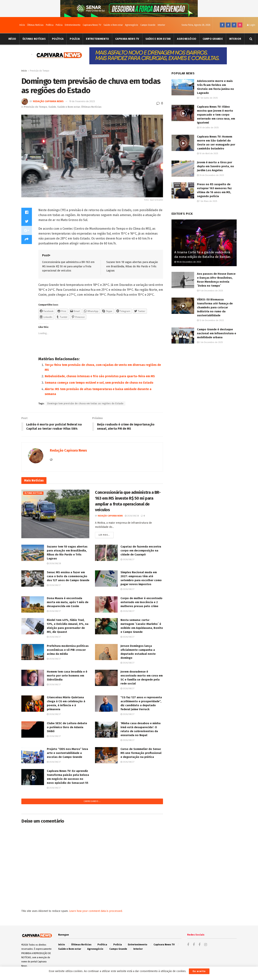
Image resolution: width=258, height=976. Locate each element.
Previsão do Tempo (39, 70)
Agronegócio (131, 25)
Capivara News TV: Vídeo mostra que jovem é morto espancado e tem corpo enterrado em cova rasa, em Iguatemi (216, 114)
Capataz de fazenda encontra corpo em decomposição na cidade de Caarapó (141, 550)
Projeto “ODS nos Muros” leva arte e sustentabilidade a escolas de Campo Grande (67, 753)
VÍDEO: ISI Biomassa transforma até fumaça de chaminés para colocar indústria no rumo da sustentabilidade (215, 307)
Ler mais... (104, 535)
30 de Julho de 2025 (209, 127)
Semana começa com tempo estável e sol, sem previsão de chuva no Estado (99, 382)
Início (22, 25)
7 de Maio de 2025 (208, 201)
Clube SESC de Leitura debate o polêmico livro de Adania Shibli (67, 727)
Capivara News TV (92, 25)
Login (252, 25)
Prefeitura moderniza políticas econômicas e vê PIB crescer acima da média (68, 650)
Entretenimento (72, 25)
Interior (161, 25)
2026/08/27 (128, 559)
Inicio (24, 70)
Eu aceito (199, 971)
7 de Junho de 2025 (208, 98)
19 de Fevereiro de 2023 (82, 101)
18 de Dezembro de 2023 (188, 262)
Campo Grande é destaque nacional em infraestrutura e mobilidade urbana (216, 333)
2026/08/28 (133, 516)
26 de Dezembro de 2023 (211, 175)
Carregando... (92, 801)
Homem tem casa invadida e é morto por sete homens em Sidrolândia (67, 675)
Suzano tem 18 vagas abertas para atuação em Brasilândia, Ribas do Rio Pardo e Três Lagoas (132, 266)
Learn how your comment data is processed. (96, 911)
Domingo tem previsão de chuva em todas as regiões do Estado (85, 403)
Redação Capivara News (48, 101)
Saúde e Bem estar (113, 25)
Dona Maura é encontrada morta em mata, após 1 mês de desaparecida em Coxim (67, 602)
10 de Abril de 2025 (208, 153)
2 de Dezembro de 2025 (211, 342)
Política (49, 25)
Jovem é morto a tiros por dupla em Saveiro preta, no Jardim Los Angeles (215, 166)
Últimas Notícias (35, 25)
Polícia (59, 25)
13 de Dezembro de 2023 (211, 320)
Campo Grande (147, 25)
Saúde (52, 106)
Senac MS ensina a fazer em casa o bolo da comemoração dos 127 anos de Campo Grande (68, 576)
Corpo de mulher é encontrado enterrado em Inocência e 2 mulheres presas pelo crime (141, 602)
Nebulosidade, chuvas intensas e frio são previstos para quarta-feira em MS (100, 376)
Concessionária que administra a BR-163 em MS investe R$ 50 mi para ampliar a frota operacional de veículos (68, 266)
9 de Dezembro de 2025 (211, 290)
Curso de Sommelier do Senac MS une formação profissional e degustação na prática (141, 753)
